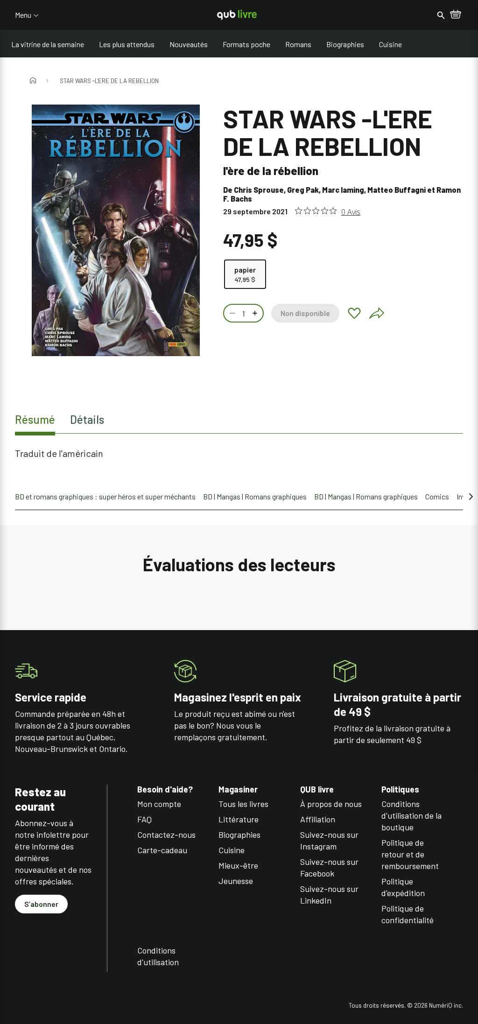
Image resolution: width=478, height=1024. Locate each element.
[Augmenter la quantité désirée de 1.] (256, 313)
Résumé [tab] (35, 419)
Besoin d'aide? (165, 789)
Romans (298, 44)
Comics (437, 496)
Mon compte (159, 804)
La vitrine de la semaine (47, 44)
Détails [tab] (87, 419)
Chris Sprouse (259, 189)
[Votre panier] (455, 14)
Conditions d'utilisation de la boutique (411, 815)
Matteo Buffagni (396, 189)
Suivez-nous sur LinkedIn (329, 894)
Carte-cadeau (162, 850)
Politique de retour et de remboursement (410, 854)
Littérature (238, 819)
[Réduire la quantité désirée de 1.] (231, 313)
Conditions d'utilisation (158, 956)
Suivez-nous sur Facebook (329, 867)
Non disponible (305, 313)
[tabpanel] (239, 453)
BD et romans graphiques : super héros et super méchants (105, 496)
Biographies (345, 44)
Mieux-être (238, 865)
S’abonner (41, 903)
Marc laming (343, 189)
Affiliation (317, 819)
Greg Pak (303, 189)
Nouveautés (188, 44)
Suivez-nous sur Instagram (329, 840)
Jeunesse (235, 881)
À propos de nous (331, 804)
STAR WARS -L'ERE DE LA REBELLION (109, 80)
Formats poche (246, 44)
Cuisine (390, 44)
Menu (23, 15)
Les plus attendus (127, 44)
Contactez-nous (166, 834)
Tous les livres (243, 804)
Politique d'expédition (403, 887)
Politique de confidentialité (407, 914)
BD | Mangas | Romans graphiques (255, 496)
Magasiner (238, 789)
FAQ (144, 819)
